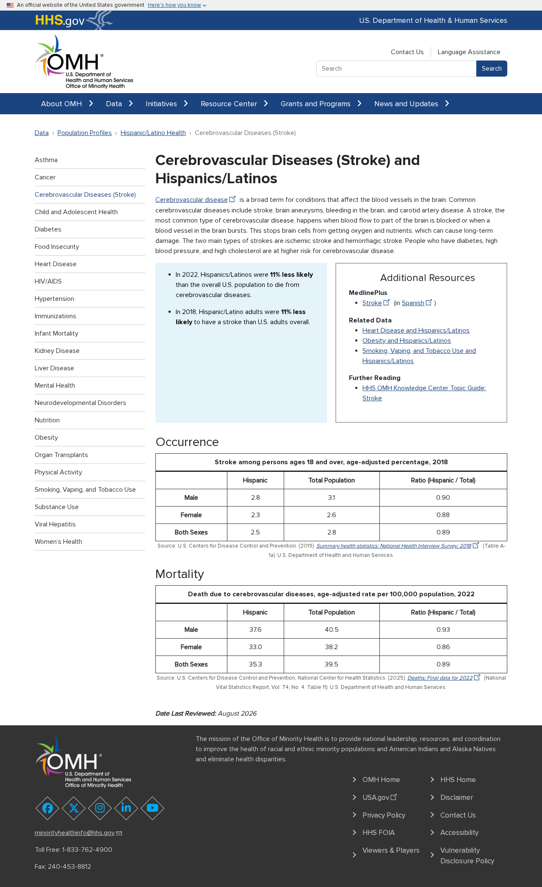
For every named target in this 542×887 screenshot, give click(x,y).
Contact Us (407, 52)
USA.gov (375, 797)
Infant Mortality (56, 333)
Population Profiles (85, 133)
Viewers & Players (391, 850)
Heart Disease (56, 264)
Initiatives (162, 103)
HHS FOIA (378, 832)
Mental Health (55, 385)
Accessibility (459, 832)
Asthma (46, 160)
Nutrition (47, 420)
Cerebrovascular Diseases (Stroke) (85, 194)
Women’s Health (58, 541)
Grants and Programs (317, 103)
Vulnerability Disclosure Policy (467, 856)
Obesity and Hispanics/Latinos (406, 340)
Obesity (46, 437)
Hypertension (54, 299)
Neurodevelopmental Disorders (80, 403)
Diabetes (48, 229)
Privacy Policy (383, 815)
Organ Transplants (61, 455)
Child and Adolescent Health (76, 212)
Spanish (413, 303)
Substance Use (57, 507)
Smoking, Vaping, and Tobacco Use (85, 489)
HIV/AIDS (48, 281)
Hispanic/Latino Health (153, 133)
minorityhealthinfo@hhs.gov (75, 833)
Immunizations (55, 316)
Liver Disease (54, 368)
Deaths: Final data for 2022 (440, 678)
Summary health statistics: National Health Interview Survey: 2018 (393, 546)
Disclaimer (456, 797)
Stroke (372, 303)
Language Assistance (469, 52)
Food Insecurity (57, 246)
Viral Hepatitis (55, 524)
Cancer (45, 177)
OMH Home (381, 779)
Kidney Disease (57, 351)
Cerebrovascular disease (191, 200)
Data (115, 103)
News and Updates (407, 103)
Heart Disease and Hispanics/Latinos (416, 330)
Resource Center (230, 103)
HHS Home (458, 779)
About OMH (62, 103)
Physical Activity (58, 472)
